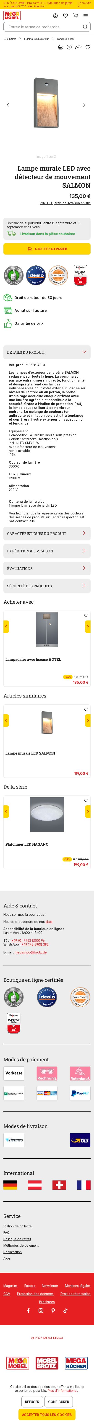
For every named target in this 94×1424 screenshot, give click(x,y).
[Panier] (75, 15)
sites (49, 922)
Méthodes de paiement (21, 1245)
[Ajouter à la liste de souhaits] (88, 47)
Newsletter (50, 1286)
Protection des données (35, 1294)
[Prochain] (84, 105)
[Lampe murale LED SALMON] (47, 723)
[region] (47, 107)
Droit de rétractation (75, 1294)
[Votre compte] (55, 15)
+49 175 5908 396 (35, 944)
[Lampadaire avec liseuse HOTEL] (47, 629)
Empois (29, 1286)
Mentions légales (78, 1286)
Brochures (47, 1302)
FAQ (6, 1233)
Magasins (10, 1286)
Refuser (32, 1402)
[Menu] (86, 15)
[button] (47, 297)
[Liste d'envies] (65, 15)
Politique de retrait (17, 1239)
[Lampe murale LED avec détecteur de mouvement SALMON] (46, 105)
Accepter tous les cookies (47, 1415)
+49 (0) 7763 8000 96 (28, 940)
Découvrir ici (84, 4)
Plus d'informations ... (63, 1390)
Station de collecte (17, 1226)
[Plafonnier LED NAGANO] (47, 814)
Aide (6, 1258)
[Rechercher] (85, 27)
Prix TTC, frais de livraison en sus (65, 203)
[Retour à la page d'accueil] (12, 15)
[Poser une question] (69, 47)
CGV (6, 1294)
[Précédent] (8, 105)
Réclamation (12, 1252)
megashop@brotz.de (31, 952)
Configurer (58, 1402)
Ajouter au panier (51, 249)
